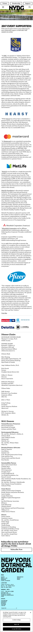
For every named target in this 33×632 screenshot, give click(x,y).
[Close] (30, 612)
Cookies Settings (16, 619)
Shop (18, 579)
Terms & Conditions (7, 595)
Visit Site (4, 313)
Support (28, 3)
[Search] (29, 7)
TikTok (3, 605)
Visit (3, 576)
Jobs (2, 596)
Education (20, 576)
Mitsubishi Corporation (9, 228)
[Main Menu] (3, 7)
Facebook (4, 601)
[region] (16, 621)
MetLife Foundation (7, 190)
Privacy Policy (6, 593)
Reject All (16, 624)
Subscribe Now (16, 550)
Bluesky (3, 603)
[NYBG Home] (16, 8)
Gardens (3, 579)
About (18, 578)
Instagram (4, 600)
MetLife (4, 171)
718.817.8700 (9, 591)
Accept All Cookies (16, 628)
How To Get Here (6, 587)
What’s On (4, 578)
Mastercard (7, 141)
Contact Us (4, 592)
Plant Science (5, 580)
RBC (5, 55)
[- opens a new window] (16, 114)
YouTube (3, 604)
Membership (16, 3)
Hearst (8, 119)
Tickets (4, 3)
